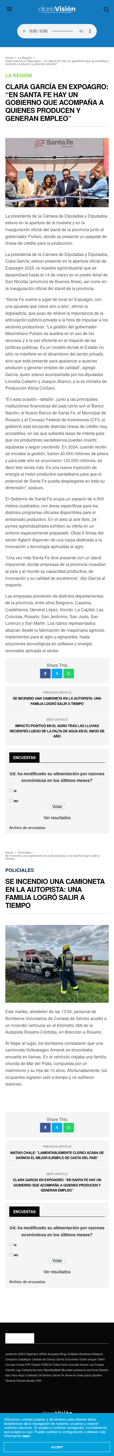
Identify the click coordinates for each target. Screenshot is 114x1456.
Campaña (11, 1359)
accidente (11, 1354)
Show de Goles (74, 1375)
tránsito (30, 1380)
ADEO (22, 1354)
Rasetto (103, 1370)
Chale (83, 1359)
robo (8, 1375)
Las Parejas (96, 1365)
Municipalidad (52, 1370)
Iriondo (84, 1365)
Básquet (98, 1354)
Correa (20, 1365)
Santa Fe (58, 1375)
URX (38, 1380)
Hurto (64, 1365)
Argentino (32, 1354)
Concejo (10, 1365)
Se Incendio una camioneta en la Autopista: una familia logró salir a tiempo (57, 701)
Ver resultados (57, 817)
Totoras (20, 1380)
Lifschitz (10, 1370)
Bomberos (85, 1354)
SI (15, 791)
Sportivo (97, 1375)
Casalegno (24, 1359)
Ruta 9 (22, 1375)
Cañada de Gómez (43, 1359)
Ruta (14, 1375)
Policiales (19, 870)
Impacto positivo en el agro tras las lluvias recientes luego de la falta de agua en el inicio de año (57, 731)
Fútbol (56, 1365)
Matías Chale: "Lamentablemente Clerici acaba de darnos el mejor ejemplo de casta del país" (57, 1155)
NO (16, 801)
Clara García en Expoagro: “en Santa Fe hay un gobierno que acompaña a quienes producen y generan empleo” (57, 1185)
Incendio (74, 1365)
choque (92, 1359)
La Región (18, 75)
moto (40, 1370)
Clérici (101, 1359)
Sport (88, 1375)
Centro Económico (67, 1359)
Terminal (10, 1380)
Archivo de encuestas (27, 827)
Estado (36, 1365)
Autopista (53, 1354)
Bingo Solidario (69, 1354)
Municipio (67, 1370)
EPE (28, 1365)
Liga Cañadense (26, 1370)
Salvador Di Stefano (39, 1375)
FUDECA (46, 1365)
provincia (92, 1370)
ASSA (43, 1354)
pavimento (80, 1370)
